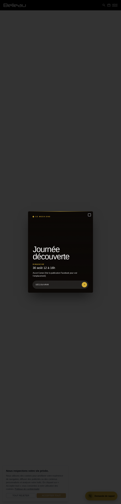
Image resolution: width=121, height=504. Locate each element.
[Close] (89, 215)
